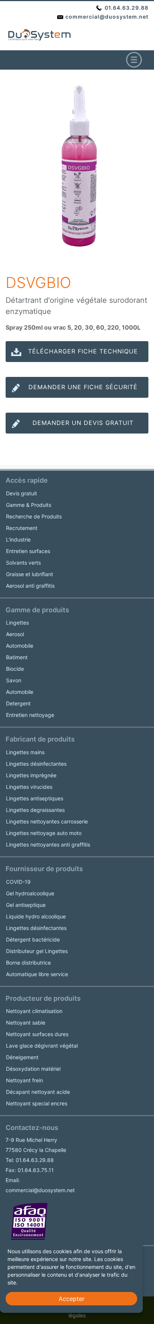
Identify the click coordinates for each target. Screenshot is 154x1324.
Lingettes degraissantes (35, 810)
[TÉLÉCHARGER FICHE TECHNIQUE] (77, 358)
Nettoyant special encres (36, 1103)
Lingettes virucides (29, 787)
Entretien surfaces (28, 551)
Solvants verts (23, 562)
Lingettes (17, 622)
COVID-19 (18, 882)
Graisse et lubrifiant (29, 574)
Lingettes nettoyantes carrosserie (47, 821)
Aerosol (15, 634)
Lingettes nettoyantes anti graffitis (48, 844)
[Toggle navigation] (134, 60)
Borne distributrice (28, 962)
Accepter (71, 1298)
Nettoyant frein (24, 1080)
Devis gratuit (21, 493)
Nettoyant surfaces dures (37, 1034)
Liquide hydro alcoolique (36, 916)
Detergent (18, 703)
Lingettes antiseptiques (34, 798)
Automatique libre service (37, 974)
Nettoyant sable (25, 1022)
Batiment (17, 657)
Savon (13, 680)
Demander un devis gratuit (83, 422)
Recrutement (21, 528)
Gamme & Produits (28, 505)
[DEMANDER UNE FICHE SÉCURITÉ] (77, 394)
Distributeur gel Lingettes (37, 951)
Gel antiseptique (26, 905)
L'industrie (18, 539)
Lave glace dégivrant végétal (42, 1045)
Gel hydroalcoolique (30, 893)
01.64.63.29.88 (125, 7)
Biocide (15, 669)
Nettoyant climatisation (34, 1011)
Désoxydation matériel (33, 1069)
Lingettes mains (25, 752)
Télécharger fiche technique (83, 351)
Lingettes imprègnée (31, 775)
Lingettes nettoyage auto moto (43, 833)
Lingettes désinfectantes (36, 764)
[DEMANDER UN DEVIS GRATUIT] (77, 430)
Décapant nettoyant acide (38, 1092)
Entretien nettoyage (30, 715)
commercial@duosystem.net (106, 16)
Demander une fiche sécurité (83, 387)
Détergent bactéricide (33, 939)
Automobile (19, 645)
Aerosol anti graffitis (30, 585)
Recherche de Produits (34, 516)
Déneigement (22, 1057)
